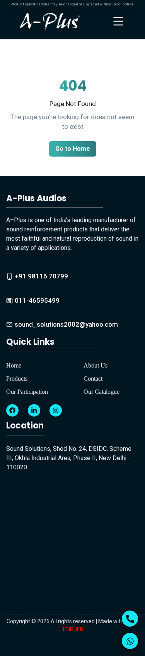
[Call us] (130, 618)
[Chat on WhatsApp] (130, 641)
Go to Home (72, 148)
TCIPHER (73, 629)
